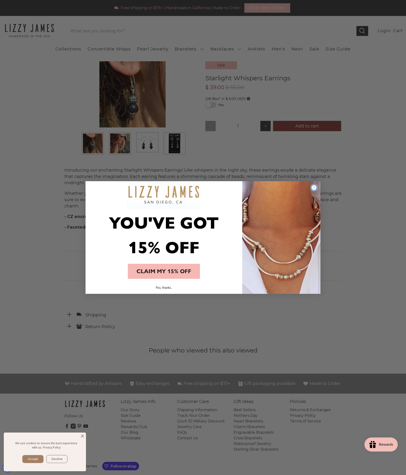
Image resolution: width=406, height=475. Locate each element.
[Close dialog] (314, 188)
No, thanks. (164, 287)
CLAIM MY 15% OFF (164, 271)
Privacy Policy (52, 447)
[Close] (82, 436)
